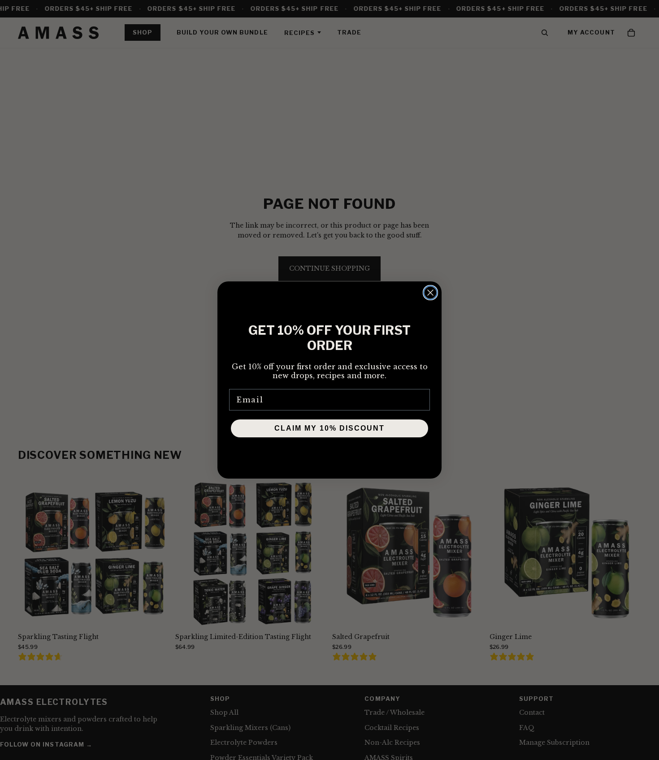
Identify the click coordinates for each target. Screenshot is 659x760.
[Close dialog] (430, 292)
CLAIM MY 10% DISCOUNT (329, 428)
